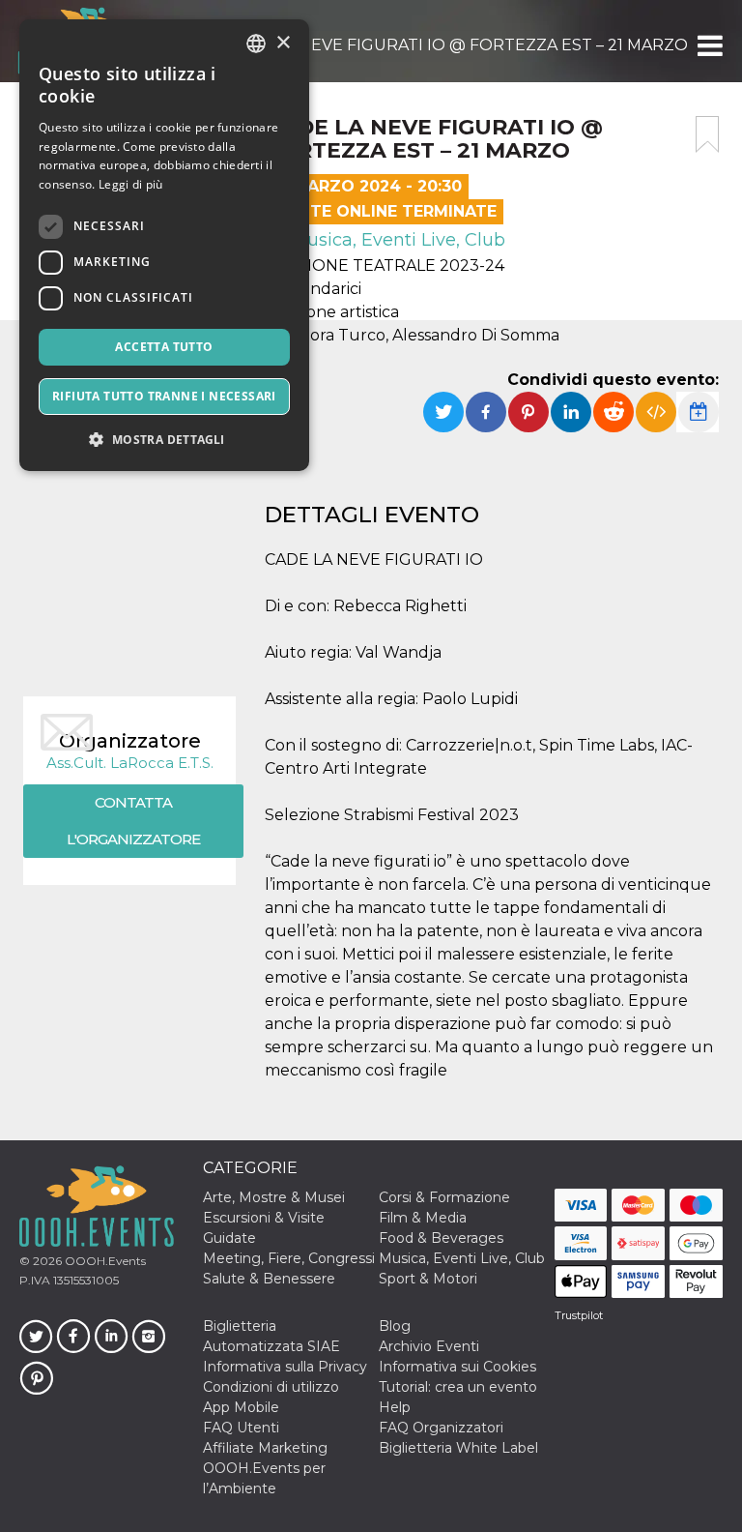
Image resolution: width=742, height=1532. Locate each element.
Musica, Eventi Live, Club (395, 239)
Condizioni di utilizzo (271, 1387)
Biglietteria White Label (458, 1448)
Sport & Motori (428, 1278)
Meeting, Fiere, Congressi (289, 1258)
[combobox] (256, 43)
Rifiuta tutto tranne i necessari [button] (164, 396)
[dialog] (164, 245)
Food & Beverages (441, 1238)
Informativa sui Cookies (457, 1366)
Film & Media (423, 1217)
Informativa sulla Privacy (285, 1366)
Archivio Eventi (429, 1346)
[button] (709, 45)
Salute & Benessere (269, 1278)
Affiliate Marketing (265, 1448)
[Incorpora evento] (656, 412)
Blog (395, 1326)
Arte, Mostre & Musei (274, 1197)
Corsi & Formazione (444, 1197)
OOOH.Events (104, 1260)
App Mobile (241, 1407)
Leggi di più (131, 184)
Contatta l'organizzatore (133, 820)
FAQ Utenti (241, 1427)
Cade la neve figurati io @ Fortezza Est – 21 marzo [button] (457, 45)
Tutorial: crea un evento (458, 1387)
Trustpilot (579, 1315)
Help (395, 1407)
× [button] (282, 43)
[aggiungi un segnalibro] (707, 134)
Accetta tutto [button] (164, 347)
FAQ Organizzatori (441, 1427)
